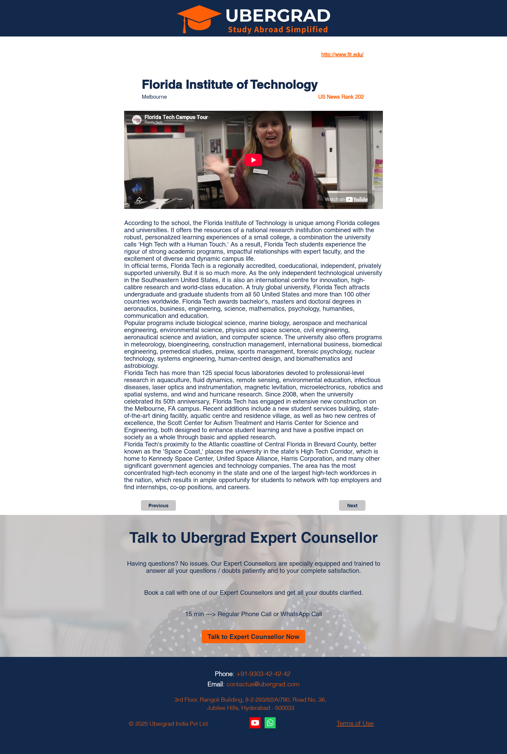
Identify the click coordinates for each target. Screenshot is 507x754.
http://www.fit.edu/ (342, 54)
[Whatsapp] (270, 722)
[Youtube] (255, 722)
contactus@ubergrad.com (263, 684)
